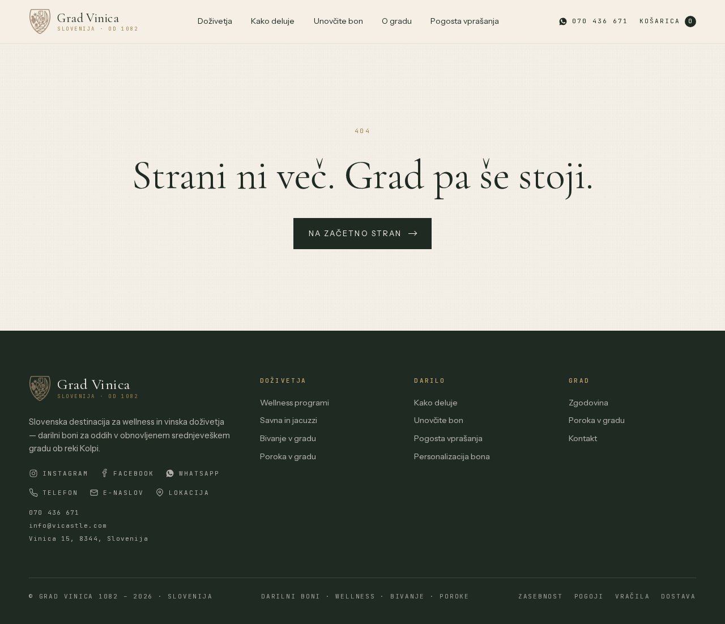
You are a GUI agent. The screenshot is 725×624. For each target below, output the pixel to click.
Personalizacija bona (452, 456)
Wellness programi (294, 403)
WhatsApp (199, 473)
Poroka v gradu (288, 456)
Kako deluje (273, 21)
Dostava (678, 596)
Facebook (133, 473)
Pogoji (589, 596)
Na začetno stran (355, 233)
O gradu (397, 21)
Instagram (65, 473)
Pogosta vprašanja (464, 21)
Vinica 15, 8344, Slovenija (88, 538)
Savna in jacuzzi (288, 420)
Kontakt (583, 438)
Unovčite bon (338, 21)
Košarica (665, 21)
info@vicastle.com (68, 525)
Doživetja (215, 21)
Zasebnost (540, 596)
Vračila (632, 596)
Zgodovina (588, 403)
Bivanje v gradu (288, 438)
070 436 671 (54, 512)
